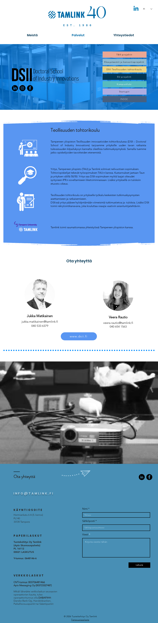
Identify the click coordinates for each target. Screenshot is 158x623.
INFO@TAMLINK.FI (33, 493)
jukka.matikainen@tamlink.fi (40, 321)
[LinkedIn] (142, 477)
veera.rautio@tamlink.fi (118, 323)
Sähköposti (88, 521)
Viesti (85, 534)
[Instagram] (22, 88)
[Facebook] (30, 88)
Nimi (85, 508)
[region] (40, 294)
